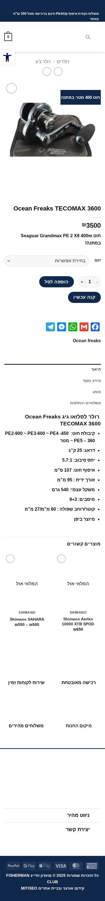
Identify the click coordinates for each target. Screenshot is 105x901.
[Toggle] (95, 816)
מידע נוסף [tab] (92, 381)
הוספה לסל (56, 282)
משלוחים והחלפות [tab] (85, 403)
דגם (98, 260)
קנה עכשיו (84, 297)
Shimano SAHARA (27, 619)
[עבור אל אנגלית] (48, 5)
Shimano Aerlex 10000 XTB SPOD (78, 621)
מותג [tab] (97, 392)
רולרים (63, 61)
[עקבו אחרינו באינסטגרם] (58, 842)
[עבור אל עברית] (58, 5)
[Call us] (36, 842)
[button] (97, 37)
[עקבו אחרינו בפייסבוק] (68, 842)
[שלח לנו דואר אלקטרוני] (47, 842)
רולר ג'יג (43, 61)
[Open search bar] (88, 37)
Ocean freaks (87, 340)
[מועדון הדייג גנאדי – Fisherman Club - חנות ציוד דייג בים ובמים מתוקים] (53, 37)
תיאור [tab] (96, 369)
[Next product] (58, 71)
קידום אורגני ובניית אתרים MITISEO (52, 888)
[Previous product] (47, 71)
